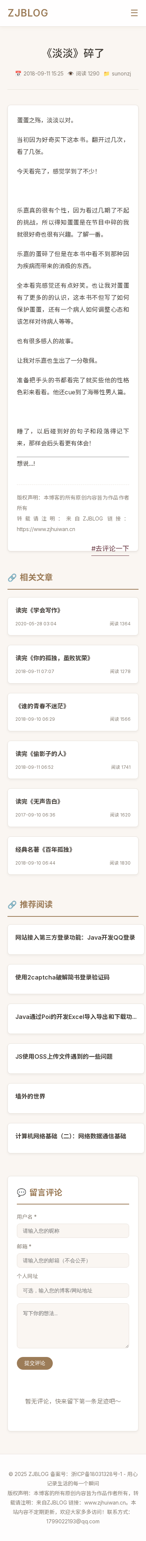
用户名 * (27, 1216)
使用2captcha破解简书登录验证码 (62, 977)
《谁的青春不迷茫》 (42, 706)
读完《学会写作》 (39, 610)
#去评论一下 (110, 548)
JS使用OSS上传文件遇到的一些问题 (64, 1056)
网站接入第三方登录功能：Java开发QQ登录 (75, 937)
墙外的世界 (30, 1096)
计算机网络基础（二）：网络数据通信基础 (70, 1136)
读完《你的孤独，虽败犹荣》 (54, 658)
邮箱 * (24, 1246)
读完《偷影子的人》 (42, 754)
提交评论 (34, 1363)
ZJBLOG (27, 13)
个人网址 (27, 1276)
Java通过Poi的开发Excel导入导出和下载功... (76, 1016)
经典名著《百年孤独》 (45, 849)
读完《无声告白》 (39, 801)
